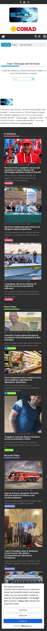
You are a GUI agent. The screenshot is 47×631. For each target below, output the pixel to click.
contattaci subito (26, 123)
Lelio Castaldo (24, 490)
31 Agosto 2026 (11, 165)
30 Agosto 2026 (11, 281)
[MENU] (44, 36)
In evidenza (8, 183)
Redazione (22, 165)
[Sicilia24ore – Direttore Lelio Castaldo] (3, 36)
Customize (23, 610)
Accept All (23, 621)
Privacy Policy (21, 118)
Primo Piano (11, 348)
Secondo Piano (9, 506)
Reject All (22, 615)
